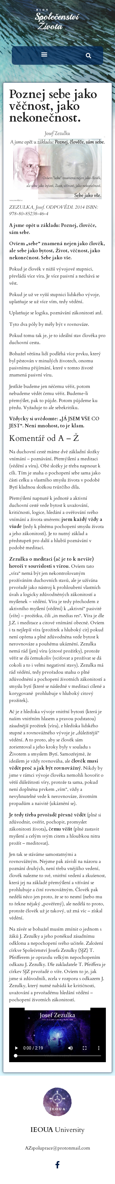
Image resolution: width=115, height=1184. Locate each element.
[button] (44, 54)
